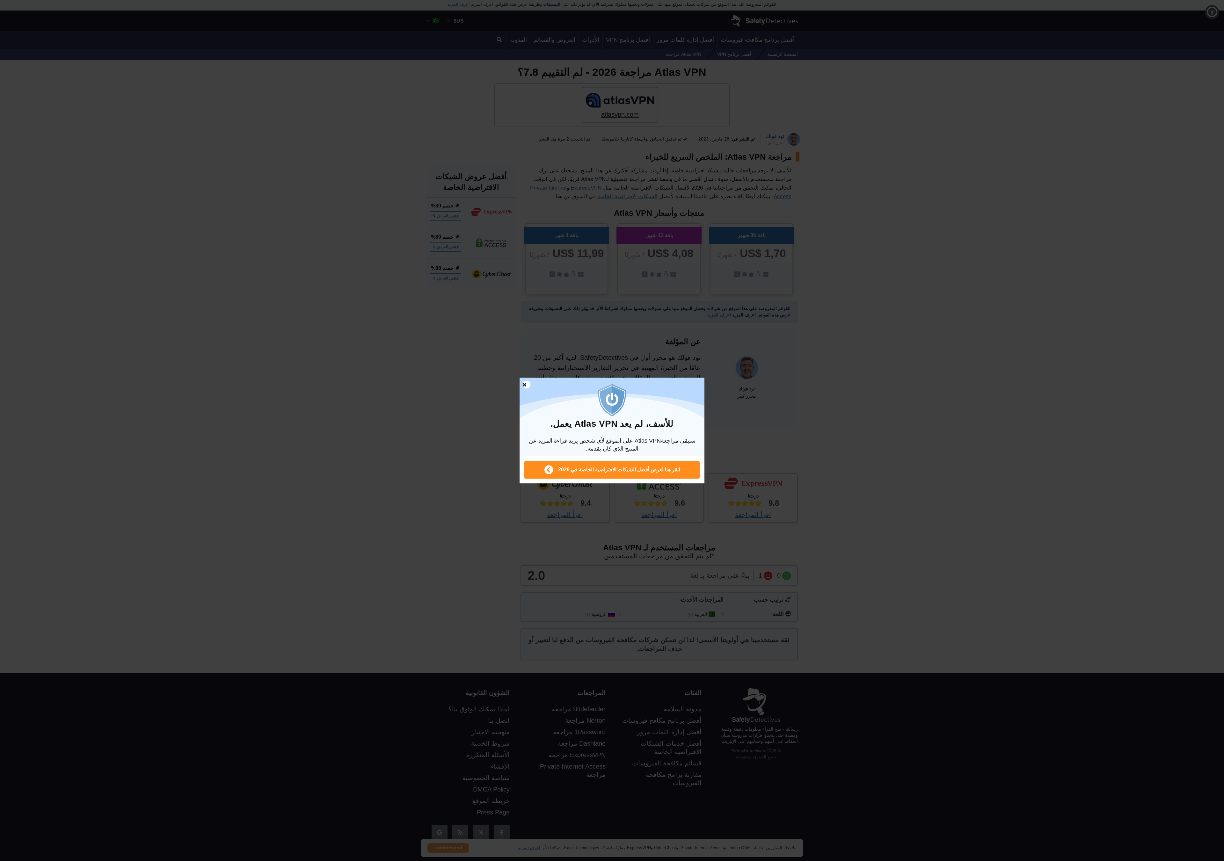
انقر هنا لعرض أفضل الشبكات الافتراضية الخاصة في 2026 (619, 469)
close (524, 384)
